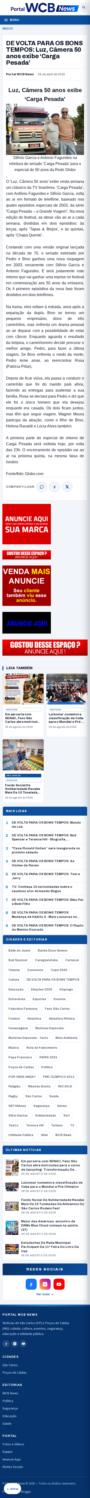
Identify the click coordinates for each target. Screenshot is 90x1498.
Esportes (39, 999)
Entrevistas (16, 999)
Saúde (54, 1096)
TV (72, 1125)
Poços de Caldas (21, 1067)
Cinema (14, 970)
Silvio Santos (18, 1115)
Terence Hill (34, 1125)
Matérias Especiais (49, 1028)
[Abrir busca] (83, 7)
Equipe (7, 1451)
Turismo (57, 1125)
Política (47, 1067)
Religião (14, 1086)
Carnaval (72, 960)
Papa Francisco (20, 1057)
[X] (67, 487)
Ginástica (34, 1018)
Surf (66, 1115)
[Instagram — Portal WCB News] (45, 1284)
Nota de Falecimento (41, 1047)
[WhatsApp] (41, 487)
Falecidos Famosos (22, 1008)
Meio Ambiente (66, 1038)
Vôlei (44, 1135)
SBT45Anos (17, 1106)
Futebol (14, 1018)
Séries (62, 1106)
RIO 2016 (65, 1086)
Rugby (13, 1096)
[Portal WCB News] (45, 7)
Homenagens (18, 1028)
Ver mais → (45, 1294)
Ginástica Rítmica (62, 1018)
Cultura (13, 979)
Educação (16, 989)
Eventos (11, 780)
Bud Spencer (18, 960)
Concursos (35, 970)
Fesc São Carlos (57, 1008)
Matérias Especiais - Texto (28, 1038)
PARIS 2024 (48, 1057)
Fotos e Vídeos (13, 1444)
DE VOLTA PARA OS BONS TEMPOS (53, 979)
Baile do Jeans (19, 950)
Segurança (41, 1106)
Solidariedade (45, 1115)
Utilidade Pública (20, 1135)
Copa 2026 (59, 970)
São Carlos (13, 775)
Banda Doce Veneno (52, 950)
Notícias (12, 710)
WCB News (63, 1135)
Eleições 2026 (41, 989)
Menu (14, 20)
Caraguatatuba (46, 960)
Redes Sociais (12, 1466)
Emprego (66, 989)
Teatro (13, 1125)
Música (13, 1047)
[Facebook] (54, 487)
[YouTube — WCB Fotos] (59, 1284)
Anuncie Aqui (11, 1459)
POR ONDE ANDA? (22, 1077)
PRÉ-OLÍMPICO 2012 (58, 1077)
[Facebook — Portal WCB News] (31, 1284)
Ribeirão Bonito (39, 1086)
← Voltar (12, 1488)
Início (7, 28)
